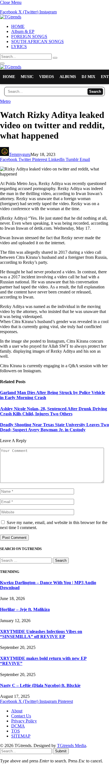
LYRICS (19, 46)
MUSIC (27, 77)
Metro (5, 101)
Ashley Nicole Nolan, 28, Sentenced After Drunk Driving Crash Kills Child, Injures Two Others (53, 411)
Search (95, 91)
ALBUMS (68, 77)
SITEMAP (20, 736)
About (16, 710)
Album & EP (22, 31)
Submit (61, 751)
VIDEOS (46, 77)
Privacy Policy (24, 721)
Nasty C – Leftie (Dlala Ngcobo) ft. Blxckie (40, 685)
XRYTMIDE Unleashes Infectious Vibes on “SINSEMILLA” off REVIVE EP (41, 634)
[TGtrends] (10, 17)
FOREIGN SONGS (29, 36)
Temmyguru (19, 154)
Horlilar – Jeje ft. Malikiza (25, 609)
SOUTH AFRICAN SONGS (37, 41)
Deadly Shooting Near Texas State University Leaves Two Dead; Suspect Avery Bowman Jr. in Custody (54, 427)
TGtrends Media (71, 745)
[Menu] (2, 63)
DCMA (18, 726)
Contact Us (21, 716)
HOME (18, 26)
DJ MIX (88, 77)
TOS (15, 731)
